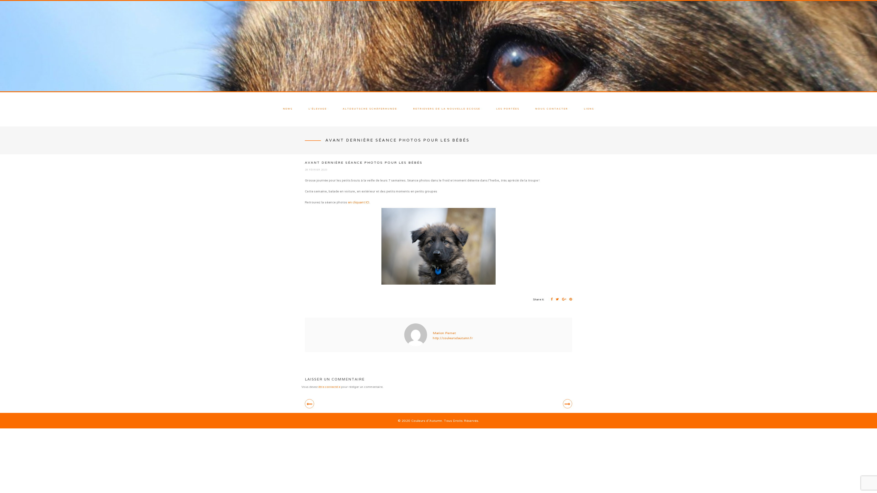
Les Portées (507, 108)
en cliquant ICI (358, 202)
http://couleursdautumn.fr (453, 338)
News (288, 108)
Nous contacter (551, 108)
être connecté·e (329, 386)
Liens (589, 108)
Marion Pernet (444, 333)
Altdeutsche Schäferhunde (370, 108)
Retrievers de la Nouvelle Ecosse (446, 108)
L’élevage (318, 108)
